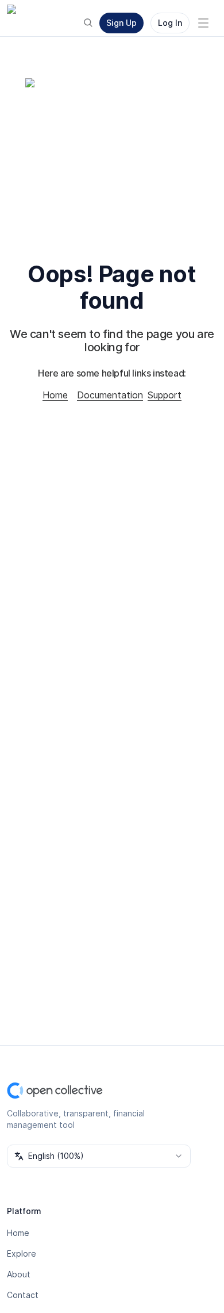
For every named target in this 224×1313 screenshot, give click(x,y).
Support (164, 395)
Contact (22, 1295)
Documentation (110, 395)
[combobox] (99, 1156)
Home (55, 395)
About (18, 1274)
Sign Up (121, 23)
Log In (170, 23)
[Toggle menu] (203, 23)
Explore (21, 1253)
